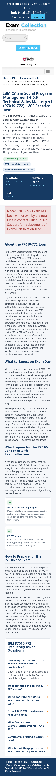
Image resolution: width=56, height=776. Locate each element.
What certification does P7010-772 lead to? (26, 687)
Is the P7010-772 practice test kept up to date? (25, 713)
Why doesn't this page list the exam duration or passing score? (27, 749)
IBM (14, 78)
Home (6, 78)
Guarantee (36, 761)
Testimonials (21, 761)
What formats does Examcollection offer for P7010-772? (26, 726)
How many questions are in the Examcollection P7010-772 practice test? (26, 663)
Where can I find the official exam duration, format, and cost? (24, 700)
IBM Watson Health (29, 78)
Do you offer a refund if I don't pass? (26, 738)
